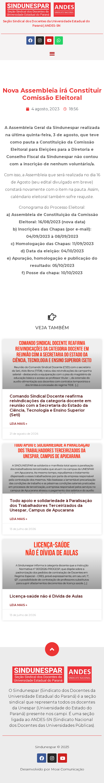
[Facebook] (30, 40)
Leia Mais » (18, 423)
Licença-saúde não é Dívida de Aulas (46, 596)
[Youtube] (49, 40)
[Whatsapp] (59, 40)
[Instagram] (40, 40)
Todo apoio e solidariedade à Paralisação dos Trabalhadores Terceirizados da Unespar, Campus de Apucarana (51, 505)
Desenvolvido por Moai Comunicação (52, 769)
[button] (52, 53)
